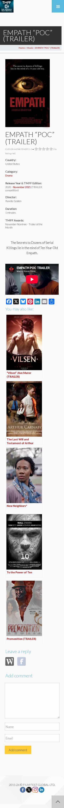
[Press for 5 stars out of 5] (51, 149)
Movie (30, 47)
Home (22, 47)
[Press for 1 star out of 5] (36, 149)
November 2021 (22, 187)
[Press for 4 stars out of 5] (47, 149)
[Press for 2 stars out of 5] (40, 149)
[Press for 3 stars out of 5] (44, 149)
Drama (8, 175)
